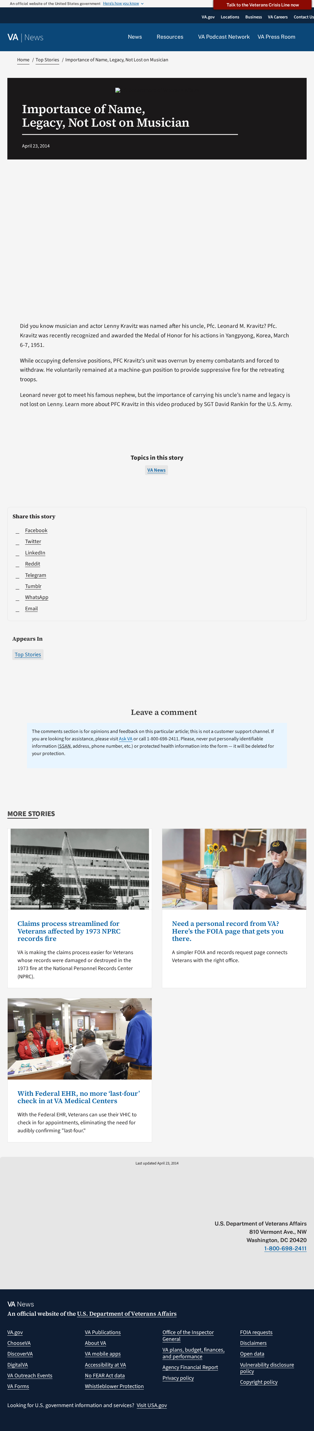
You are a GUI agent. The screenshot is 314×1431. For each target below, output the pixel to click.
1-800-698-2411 (285, 1248)
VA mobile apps (103, 1354)
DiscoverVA (20, 1354)
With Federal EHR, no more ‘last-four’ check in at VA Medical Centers (78, 1097)
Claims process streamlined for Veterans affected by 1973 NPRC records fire (69, 931)
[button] (305, 37)
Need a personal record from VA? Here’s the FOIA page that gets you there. (228, 931)
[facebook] (268, 1210)
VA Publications (103, 1332)
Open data (252, 1354)
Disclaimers (253, 1343)
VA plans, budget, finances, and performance (193, 1353)
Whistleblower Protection (114, 1386)
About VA (95, 1343)
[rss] (256, 1210)
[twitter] (244, 1210)
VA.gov (15, 1332)
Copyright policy (259, 1382)
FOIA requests (256, 1332)
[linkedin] (292, 1210)
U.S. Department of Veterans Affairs (127, 1314)
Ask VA (125, 738)
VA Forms (18, 1386)
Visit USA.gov (152, 1405)
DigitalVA (17, 1365)
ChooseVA (19, 1343)
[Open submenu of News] (145, 37)
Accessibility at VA (105, 1365)
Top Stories (28, 654)
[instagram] (280, 1210)
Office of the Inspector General (188, 1336)
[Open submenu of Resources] (186, 37)
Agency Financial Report (190, 1367)
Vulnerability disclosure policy (267, 1368)
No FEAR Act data (105, 1375)
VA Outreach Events (29, 1375)
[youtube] (232, 1210)
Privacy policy (178, 1378)
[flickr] (304, 1210)
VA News (156, 470)
